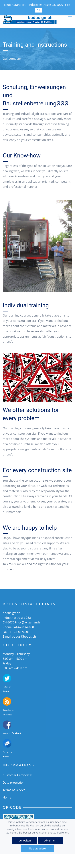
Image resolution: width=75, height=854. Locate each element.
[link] (37, 202)
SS (5, 714)
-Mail (6, 756)
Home (7, 797)
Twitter (6, 691)
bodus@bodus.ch (24, 637)
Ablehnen (50, 840)
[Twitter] (7, 677)
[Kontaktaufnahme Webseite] (7, 742)
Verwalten (25, 840)
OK (38, 10)
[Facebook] (7, 723)
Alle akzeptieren (37, 848)
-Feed (9, 714)
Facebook (16, 733)
